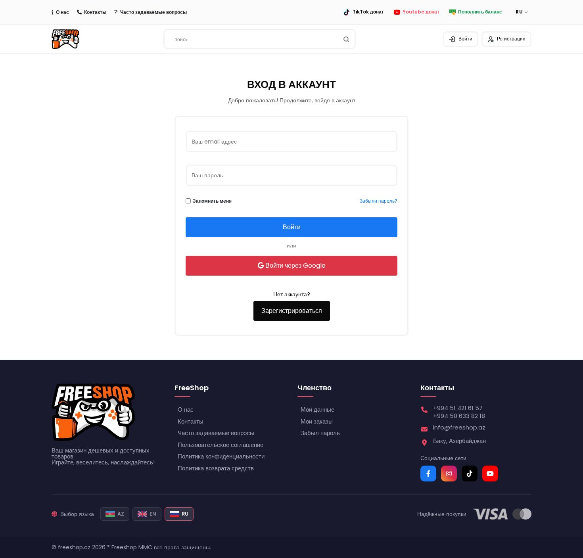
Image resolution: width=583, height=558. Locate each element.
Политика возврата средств (216, 468)
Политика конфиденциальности (221, 456)
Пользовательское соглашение (220, 445)
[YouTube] (490, 473)
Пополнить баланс (480, 12)
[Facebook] (428, 473)
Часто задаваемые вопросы (153, 12)
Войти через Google (295, 265)
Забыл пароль (320, 433)
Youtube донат (421, 12)
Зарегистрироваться (291, 310)
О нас (62, 12)
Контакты (95, 12)
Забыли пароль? (378, 201)
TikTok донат (368, 12)
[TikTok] (470, 473)
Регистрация (511, 38)
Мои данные (317, 409)
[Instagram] (449, 473)
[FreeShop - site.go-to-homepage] (93, 412)
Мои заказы (317, 421)
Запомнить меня (212, 201)
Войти (465, 38)
